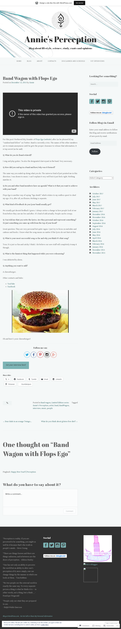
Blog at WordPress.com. (11, 616)
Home (19, 61)
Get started (79, 3)
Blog (29, 61)
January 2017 (98, 211)
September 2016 (99, 223)
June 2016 (96, 232)
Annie (31, 82)
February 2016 (98, 244)
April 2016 (97, 238)
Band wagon (46, 403)
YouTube (11, 284)
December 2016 (99, 214)
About (39, 61)
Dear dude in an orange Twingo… (18, 421)
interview (37, 408)
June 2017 (96, 200)
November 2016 (99, 217)
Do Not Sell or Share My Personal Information (36, 616)
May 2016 (96, 235)
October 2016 (98, 220)
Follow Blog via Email (101, 122)
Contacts (52, 61)
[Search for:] (103, 84)
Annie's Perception (60, 39)
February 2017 (98, 208)
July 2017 (96, 197)
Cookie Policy (45, 625)
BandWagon (64, 405)
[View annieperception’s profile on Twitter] (97, 101)
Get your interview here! (16, 365)
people (50, 408)
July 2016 (96, 229)
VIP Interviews (97, 61)
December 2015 (99, 250)
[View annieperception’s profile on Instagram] (103, 101)
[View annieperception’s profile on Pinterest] (109, 101)
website (48, 139)
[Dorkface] (98, 562)
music (43, 408)
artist (51, 405)
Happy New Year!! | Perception (23, 472)
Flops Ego (40, 139)
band (56, 405)
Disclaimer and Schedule (73, 61)
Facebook (11, 287)
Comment (69, 511)
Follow (95, 151)
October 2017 (98, 194)
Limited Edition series (60, 403)
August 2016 (98, 226)
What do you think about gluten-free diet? (58, 421)
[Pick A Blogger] (91, 564)
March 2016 (97, 241)
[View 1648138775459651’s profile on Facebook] (91, 101)
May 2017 (96, 202)
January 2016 (98, 247)
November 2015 (99, 253)
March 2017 (97, 205)
